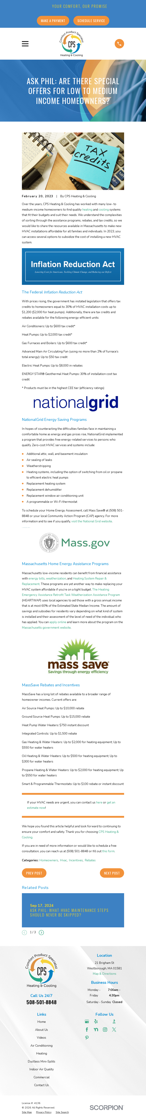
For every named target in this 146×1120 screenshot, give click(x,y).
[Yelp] (96, 1021)
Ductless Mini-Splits (41, 1061)
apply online (57, 622)
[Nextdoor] (96, 1029)
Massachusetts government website (46, 628)
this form (108, 851)
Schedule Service (91, 20)
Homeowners (48, 860)
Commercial (41, 1077)
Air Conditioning (41, 1046)
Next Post (112, 873)
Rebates (90, 860)
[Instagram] (105, 1029)
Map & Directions (104, 974)
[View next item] (41, 932)
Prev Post (34, 873)
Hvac (63, 860)
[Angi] (105, 1021)
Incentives (76, 860)
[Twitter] (114, 1029)
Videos (41, 1038)
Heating (41, 1053)
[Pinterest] (87, 1038)
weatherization (56, 578)
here (99, 802)
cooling (104, 210)
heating (87, 210)
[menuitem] (27, 1112)
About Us (41, 1030)
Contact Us (41, 1085)
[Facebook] (87, 1029)
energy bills (37, 578)
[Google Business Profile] (87, 1021)
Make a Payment (53, 20)
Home (41, 1022)
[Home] (71, 44)
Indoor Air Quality (41, 1069)
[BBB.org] (114, 1021)
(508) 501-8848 (77, 851)
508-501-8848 (42, 1002)
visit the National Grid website (91, 521)
